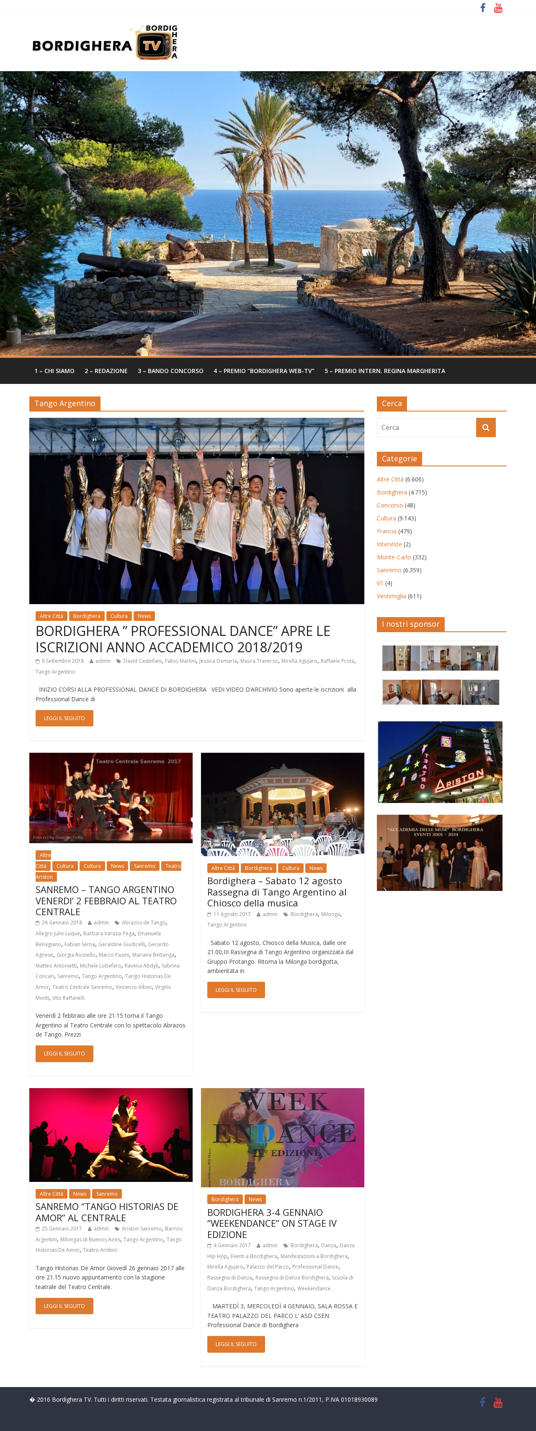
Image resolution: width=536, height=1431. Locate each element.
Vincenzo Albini (134, 987)
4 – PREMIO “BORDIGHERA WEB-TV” (264, 371)
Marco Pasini (114, 954)
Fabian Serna (79, 944)
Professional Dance (315, 1266)
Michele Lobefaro (100, 965)
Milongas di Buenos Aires (90, 1239)
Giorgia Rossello (76, 954)
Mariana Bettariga (153, 954)
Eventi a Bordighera (254, 1256)
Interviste (389, 544)
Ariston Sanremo (142, 1228)
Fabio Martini (180, 660)
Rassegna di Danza (229, 1277)
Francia (387, 531)
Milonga (330, 914)
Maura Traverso (259, 660)
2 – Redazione (106, 371)
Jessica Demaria (218, 660)
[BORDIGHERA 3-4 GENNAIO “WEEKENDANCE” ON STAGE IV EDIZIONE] (282, 1093)
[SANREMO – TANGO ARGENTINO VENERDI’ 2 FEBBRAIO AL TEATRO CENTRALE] (111, 757)
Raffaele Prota (337, 660)
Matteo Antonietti (56, 965)
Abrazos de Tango (144, 922)
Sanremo (144, 866)
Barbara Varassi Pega (108, 933)
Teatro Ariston (100, 1249)
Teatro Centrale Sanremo (82, 987)
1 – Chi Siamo (54, 371)
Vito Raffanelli (68, 997)
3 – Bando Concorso (171, 371)
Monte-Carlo (394, 557)
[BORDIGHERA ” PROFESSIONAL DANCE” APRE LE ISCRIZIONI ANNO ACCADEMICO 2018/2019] (196, 422)
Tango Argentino (55, 671)
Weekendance (314, 1288)
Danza (328, 1245)
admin (103, 660)
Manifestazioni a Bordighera (314, 1256)
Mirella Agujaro (299, 660)
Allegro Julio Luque (58, 933)
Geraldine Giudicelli (121, 944)
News (144, 616)
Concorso (390, 505)
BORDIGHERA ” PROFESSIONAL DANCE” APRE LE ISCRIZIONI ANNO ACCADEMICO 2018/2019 (183, 639)
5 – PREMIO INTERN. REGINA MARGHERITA (385, 371)
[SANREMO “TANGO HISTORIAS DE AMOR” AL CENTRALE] (111, 1093)
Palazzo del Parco (268, 1266)
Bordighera (86, 616)
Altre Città (51, 616)
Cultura (119, 616)
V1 (380, 583)
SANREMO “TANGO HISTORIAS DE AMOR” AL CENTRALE (107, 1211)
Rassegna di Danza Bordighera (292, 1277)
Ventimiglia (391, 596)
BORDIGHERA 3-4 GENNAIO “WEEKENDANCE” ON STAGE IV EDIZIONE (272, 1223)
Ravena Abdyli (141, 965)
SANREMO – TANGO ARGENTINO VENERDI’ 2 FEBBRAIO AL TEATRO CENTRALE (106, 900)
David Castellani (143, 660)
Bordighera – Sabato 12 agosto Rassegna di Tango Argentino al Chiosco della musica (277, 891)
